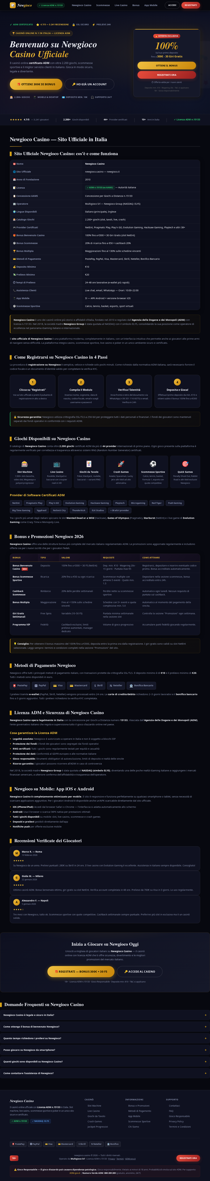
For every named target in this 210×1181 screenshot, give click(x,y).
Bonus (135, 5)
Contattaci (174, 1105)
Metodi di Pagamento (139, 1110)
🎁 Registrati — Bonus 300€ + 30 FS (81, 971)
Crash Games (95, 1121)
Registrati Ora (166, 74)
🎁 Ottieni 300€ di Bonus (36, 84)
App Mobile (150, 5)
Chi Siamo (133, 1126)
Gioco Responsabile (179, 1116)
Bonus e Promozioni (138, 1105)
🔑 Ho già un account (89, 84)
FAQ (171, 1110)
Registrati (191, 5)
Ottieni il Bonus (167, 65)
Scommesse (103, 5)
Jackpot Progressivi (98, 1126)
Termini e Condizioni (180, 1126)
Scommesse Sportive (139, 1121)
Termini (120, 1158)
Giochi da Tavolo (96, 1116)
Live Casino (121, 5)
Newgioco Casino (81, 5)
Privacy (111, 1158)
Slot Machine (94, 1105)
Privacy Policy (176, 1121)
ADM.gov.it (130, 1158)
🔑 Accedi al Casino (139, 971)
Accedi (172, 5)
